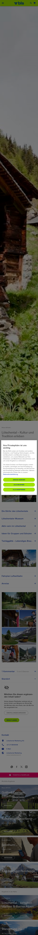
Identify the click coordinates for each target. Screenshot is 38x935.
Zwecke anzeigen (19, 479)
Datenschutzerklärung (10, 474)
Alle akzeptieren (19, 489)
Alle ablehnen (19, 484)
